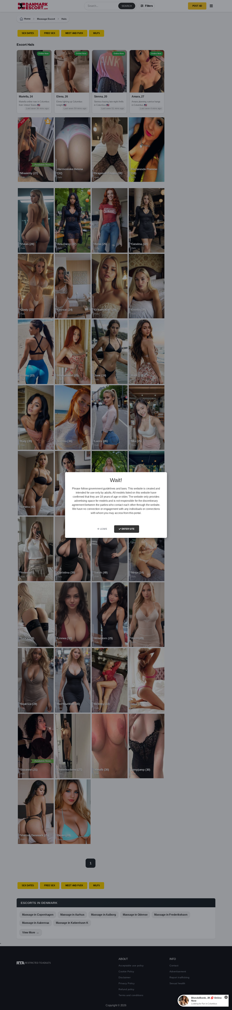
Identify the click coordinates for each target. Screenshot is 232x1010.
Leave (103, 529)
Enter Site (128, 529)
